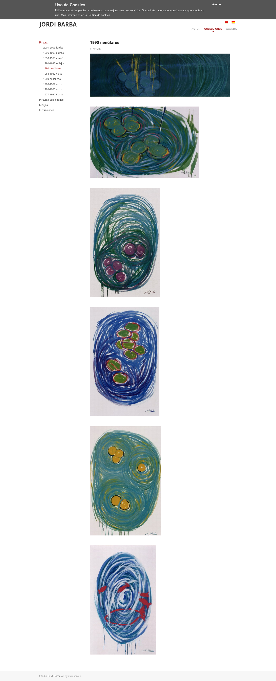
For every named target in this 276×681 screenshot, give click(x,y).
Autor (196, 29)
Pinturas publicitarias (51, 99)
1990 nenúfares (52, 68)
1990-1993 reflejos (54, 63)
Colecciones (213, 29)
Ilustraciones (46, 110)
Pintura (43, 42)
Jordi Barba (58, 24)
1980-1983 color (52, 89)
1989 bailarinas (52, 79)
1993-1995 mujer (53, 58)
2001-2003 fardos (53, 47)
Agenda (231, 29)
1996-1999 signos (53, 53)
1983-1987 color (52, 84)
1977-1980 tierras (53, 94)
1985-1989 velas (52, 73)
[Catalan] (226, 22)
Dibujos (43, 105)
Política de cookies (99, 15)
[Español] (233, 22)
